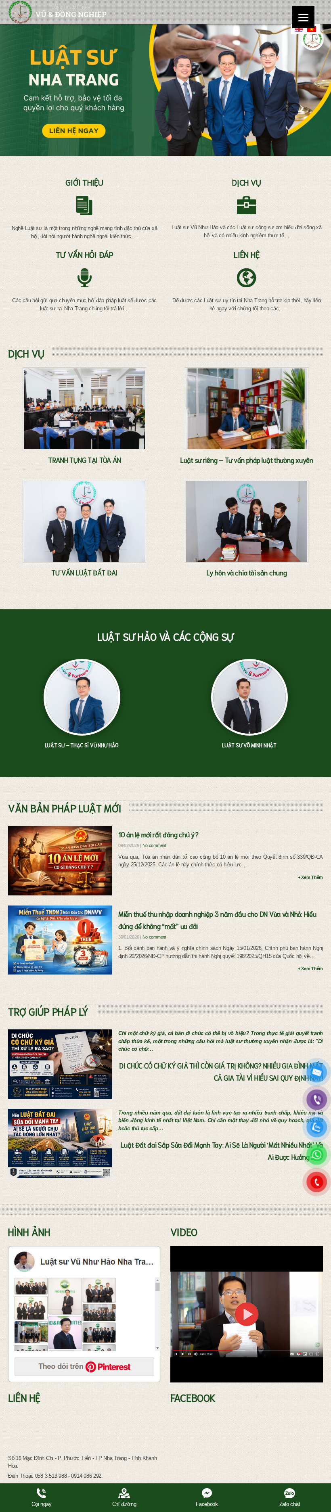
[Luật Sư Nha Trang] (57, 12)
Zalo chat (289, 1504)
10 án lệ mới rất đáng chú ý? (158, 834)
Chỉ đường (124, 1504)
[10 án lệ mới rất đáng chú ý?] (60, 860)
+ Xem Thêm (310, 877)
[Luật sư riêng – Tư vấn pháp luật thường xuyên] (246, 408)
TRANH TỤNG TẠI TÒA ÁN (84, 459)
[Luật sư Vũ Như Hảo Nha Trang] (84, 1314)
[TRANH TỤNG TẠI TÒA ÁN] (84, 408)
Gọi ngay (41, 1504)
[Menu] (303, 17)
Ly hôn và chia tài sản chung (246, 572)
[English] (299, 29)
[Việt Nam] (311, 29)
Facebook (207, 1504)
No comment (154, 845)
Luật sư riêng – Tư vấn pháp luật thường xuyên (246, 459)
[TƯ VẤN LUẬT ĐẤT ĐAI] (84, 521)
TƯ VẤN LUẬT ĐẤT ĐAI (84, 572)
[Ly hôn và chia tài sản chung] (246, 521)
